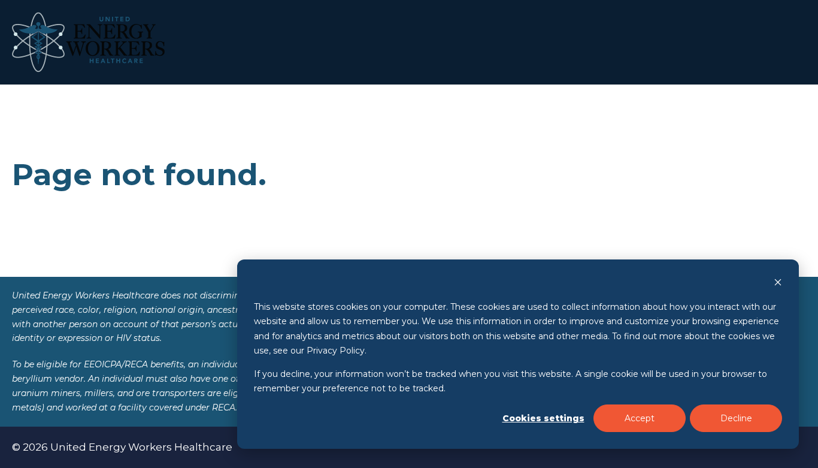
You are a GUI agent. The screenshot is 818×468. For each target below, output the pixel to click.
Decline (736, 418)
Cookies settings (543, 418)
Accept (640, 418)
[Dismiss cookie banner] (778, 283)
